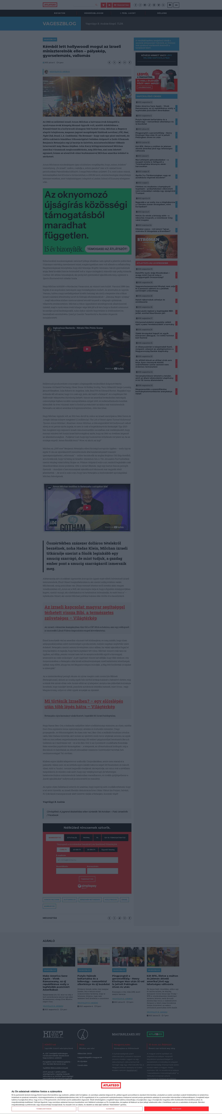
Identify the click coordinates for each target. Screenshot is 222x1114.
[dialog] (111, 1097)
